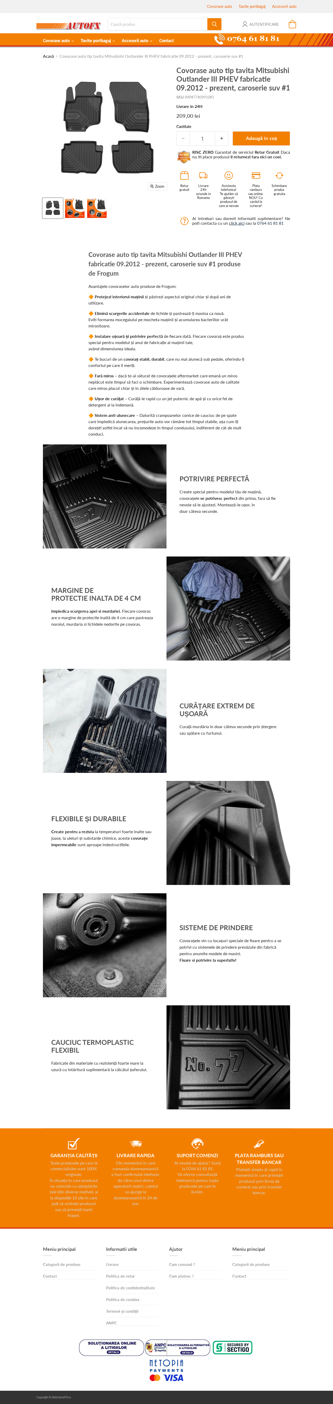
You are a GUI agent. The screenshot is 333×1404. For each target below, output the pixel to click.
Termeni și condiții (122, 1311)
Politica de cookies (122, 1299)
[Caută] (214, 24)
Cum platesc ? (181, 1276)
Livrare (112, 1264)
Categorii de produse (61, 1264)
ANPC (111, 1323)
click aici (237, 223)
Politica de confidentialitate (130, 1287)
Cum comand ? (182, 1264)
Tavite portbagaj (252, 6)
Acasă (48, 56)
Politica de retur (120, 1276)
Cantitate (183, 127)
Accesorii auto (284, 6)
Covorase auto (219, 6)
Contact (166, 40)
